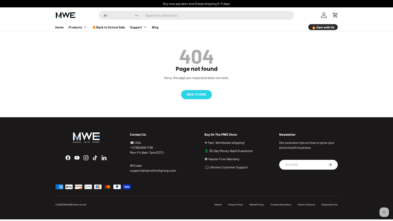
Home (59, 27)
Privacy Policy (235, 204)
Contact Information (280, 204)
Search (218, 204)
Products (75, 27)
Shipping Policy (330, 204)
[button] (335, 15)
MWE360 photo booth (74, 204)
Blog (155, 27)
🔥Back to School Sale (108, 27)
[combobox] (196, 15)
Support (136, 27)
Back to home (196, 94)
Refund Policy (257, 204)
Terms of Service (306, 204)
